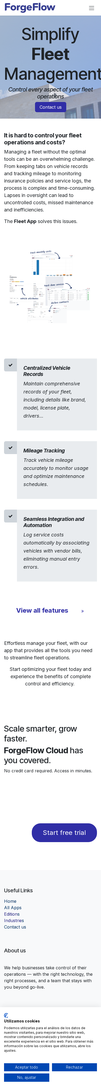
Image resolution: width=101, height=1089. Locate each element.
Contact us (51, 107)
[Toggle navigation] (91, 7)
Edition (12, 914)
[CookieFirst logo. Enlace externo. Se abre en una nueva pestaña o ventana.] (6, 1015)
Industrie (14, 920)
